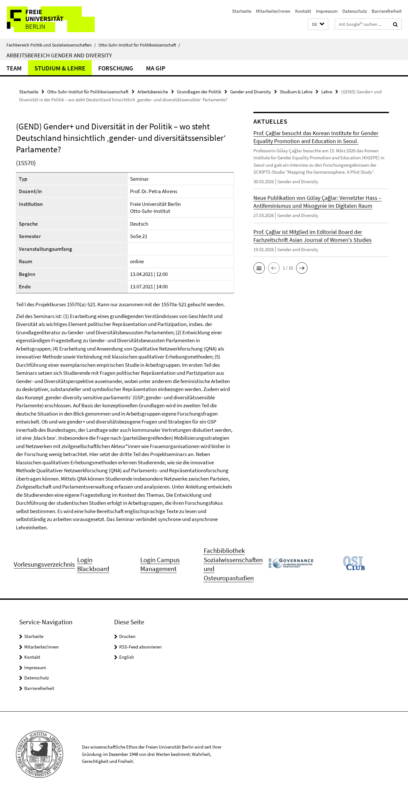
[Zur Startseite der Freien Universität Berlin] (53, 19)
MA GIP (155, 68)
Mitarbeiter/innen (273, 11)
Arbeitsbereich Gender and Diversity (59, 55)
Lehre (326, 92)
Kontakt (303, 11)
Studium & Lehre (59, 68)
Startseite (241, 11)
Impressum (327, 11)
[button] (318, 24)
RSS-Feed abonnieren (140, 647)
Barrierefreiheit (387, 11)
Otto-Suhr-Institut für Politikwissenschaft (139, 45)
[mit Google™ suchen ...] (395, 24)
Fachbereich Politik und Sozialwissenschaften (51, 45)
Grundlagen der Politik (199, 92)
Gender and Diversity (250, 92)
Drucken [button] (127, 636)
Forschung (115, 68)
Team (14, 68)
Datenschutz (354, 11)
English (126, 657)
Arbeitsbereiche (152, 92)
